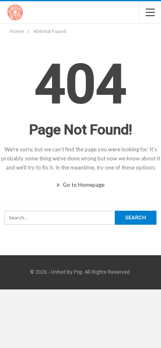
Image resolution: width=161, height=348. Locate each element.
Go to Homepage (83, 184)
